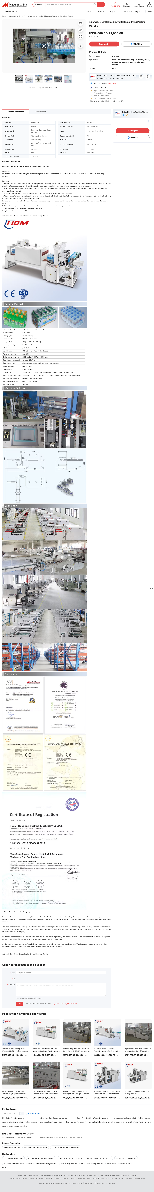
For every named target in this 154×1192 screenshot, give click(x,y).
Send (19, 1003)
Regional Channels (103, 1176)
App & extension (124, 11)
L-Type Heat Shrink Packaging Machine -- (54, 1118)
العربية (89, 1178)
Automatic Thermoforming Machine (14, 1126)
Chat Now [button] (138, 44)
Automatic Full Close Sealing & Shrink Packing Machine (95, 1122)
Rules (150, 11)
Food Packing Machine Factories (70, 1158)
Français (47, 1178)
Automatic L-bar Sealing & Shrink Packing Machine (132, 1118)
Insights (134, 1176)
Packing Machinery (29, 16)
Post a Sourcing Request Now (65, 1003)
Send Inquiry (104, 44)
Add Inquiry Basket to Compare (44, 87)
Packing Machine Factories (13, 1158)
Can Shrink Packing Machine (126, 1158)
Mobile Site (126, 1176)
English (24, 1178)
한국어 (95, 1178)
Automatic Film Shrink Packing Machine (18, 1164)
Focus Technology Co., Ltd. (62, 1183)
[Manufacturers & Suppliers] (14, 4)
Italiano (65, 1178)
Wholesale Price (80, 1176)
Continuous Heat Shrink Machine (35, 1147)
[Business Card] (148, 121)
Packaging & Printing (14, 16)
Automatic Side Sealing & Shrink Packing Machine (19, 1122)
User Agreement (89, 1183)
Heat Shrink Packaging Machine (47, 16)
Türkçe (121, 1178)
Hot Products (22, 1176)
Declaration (100, 1183)
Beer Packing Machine (69, 1164)
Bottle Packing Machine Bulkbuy (118, 1164)
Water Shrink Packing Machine (91, 1164)
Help (111, 11)
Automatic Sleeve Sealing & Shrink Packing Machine (58, 1122)
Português (39, 1178)
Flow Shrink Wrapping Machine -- (13, 1118)
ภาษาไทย (114, 1178)
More (4, 1168)
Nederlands (81, 1178)
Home (4, 16)
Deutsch (72, 1178)
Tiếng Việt (128, 1178)
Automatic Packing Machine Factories (41, 1158)
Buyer (100, 11)
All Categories (10, 11)
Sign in (149, 6)
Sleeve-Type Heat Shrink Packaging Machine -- (93, 1118)
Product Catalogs (34, 1113)
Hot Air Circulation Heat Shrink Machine (65, 1147)
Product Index (116, 1176)
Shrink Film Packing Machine (46, 1164)
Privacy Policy (110, 1183)
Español (31, 1178)
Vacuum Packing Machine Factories (98, 1158)
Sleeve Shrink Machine (66, 16)
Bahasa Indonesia (139, 1178)
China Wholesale (68, 1176)
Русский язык (57, 1178)
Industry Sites (91, 1176)
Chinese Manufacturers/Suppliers (50, 1176)
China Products (33, 1176)
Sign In (92, 101)
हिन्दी (107, 1178)
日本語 (102, 1178)
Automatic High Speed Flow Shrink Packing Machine (132, 1122)
